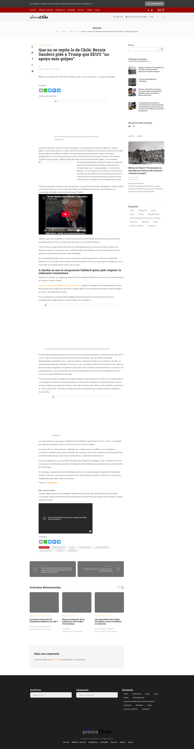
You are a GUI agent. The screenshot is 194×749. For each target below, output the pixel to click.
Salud (97, 10)
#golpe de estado (102, 547)
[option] (44, 611)
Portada (119, 17)
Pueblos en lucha (73, 31)
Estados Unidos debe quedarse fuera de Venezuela (60, 285)
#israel (141, 214)
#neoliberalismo (153, 214)
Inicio (57, 31)
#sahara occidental (137, 225)
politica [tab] (131, 136)
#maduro (60, 550)
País (151, 17)
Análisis (109, 566)
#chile (72, 547)
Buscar (131, 45)
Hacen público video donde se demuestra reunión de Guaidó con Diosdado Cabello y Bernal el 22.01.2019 (56, 570)
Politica (81, 10)
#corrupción (142, 210)
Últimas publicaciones (137, 17)
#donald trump (85, 547)
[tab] (137, 59)
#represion (145, 222)
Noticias (44, 565)
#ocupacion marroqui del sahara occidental (145, 218)
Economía (71, 10)
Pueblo (89, 10)
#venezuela (72, 550)
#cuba (153, 210)
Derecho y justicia (46, 10)
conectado (57, 659)
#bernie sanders (59, 547)
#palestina (133, 222)
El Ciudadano (51, 482)
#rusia (156, 222)
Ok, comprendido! (154, 3)
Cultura (33, 10)
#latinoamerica (46, 550)
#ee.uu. (132, 214)
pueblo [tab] (139, 136)
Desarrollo (60, 10)
